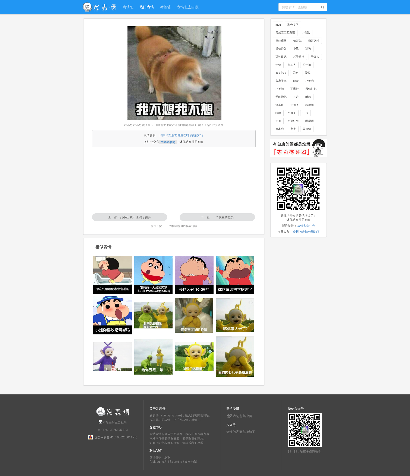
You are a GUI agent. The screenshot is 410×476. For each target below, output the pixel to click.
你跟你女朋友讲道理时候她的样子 (181, 135)
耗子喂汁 (298, 56)
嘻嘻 (278, 112)
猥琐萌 (309, 105)
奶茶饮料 (313, 40)
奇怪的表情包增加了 (306, 231)
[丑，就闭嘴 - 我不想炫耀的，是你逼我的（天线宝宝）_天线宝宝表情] (112, 356)
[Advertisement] (174, 180)
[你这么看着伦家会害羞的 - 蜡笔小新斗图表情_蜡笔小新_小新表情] (112, 275)
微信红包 (310, 88)
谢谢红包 (293, 121)
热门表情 (146, 7)
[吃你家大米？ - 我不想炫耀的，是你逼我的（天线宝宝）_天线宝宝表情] (235, 315)
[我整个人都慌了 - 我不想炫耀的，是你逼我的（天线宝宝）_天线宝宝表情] (194, 356)
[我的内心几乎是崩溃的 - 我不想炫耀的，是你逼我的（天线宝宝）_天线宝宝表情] (235, 357)
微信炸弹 (281, 48)
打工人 (292, 64)
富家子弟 (281, 80)
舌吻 (295, 72)
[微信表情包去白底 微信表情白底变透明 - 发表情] (298, 159)
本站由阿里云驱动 (114, 422)
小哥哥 (292, 112)
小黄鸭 (279, 88)
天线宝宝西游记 (285, 32)
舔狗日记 (281, 56)
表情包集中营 (306, 225)
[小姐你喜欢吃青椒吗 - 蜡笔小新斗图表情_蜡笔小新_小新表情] (112, 315)
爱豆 (307, 72)
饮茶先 (297, 40)
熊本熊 (279, 128)
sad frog (280, 72)
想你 (278, 121)
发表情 (153, 415)
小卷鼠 (306, 32)
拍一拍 (307, 64)
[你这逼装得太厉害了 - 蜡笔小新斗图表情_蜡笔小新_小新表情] (235, 275)
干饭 (278, 64)
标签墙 (165, 7)
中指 (305, 112)
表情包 (128, 7)
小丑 (296, 48)
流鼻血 (279, 105)
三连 (296, 96)
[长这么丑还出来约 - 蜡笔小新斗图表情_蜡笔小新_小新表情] (194, 275)
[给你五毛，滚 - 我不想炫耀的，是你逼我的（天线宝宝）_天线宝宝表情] (153, 357)
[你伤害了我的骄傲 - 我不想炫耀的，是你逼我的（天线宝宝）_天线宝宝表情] (194, 315)
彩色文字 (293, 24)
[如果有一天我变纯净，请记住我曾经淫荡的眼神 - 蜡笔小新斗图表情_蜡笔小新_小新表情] (153, 275)
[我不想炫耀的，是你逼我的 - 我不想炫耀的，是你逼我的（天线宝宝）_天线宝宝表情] (153, 315)
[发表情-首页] (99, 7)
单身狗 (307, 128)
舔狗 (308, 48)
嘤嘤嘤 (309, 121)
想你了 (294, 105)
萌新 (296, 80)
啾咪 (308, 96)
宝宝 (293, 128)
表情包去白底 (188, 7)
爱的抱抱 (281, 96)
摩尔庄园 (281, 40)
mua (278, 24)
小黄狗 (309, 80)
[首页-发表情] (112, 415)
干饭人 (315, 56)
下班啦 (294, 88)
